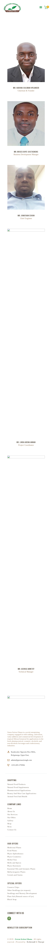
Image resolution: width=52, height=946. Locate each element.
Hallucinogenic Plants (16, 872)
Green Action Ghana (24, 939)
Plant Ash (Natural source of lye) (20, 896)
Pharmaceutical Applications (19, 790)
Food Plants (12, 851)
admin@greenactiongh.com (21, 760)
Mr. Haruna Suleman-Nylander (26, 88)
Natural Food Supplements (18, 787)
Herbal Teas (12, 860)
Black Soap (12, 899)
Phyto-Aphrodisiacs (15, 854)
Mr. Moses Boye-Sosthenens (26, 152)
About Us (11, 811)
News (9, 827)
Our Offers (11, 817)
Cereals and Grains (15, 875)
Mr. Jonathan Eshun (26, 215)
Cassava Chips (13, 887)
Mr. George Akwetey (26, 669)
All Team (23, 26)
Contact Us (11, 830)
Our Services (12, 814)
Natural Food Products (16, 784)
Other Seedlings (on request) (19, 890)
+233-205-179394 (18, 765)
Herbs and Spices (14, 863)
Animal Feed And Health (17, 796)
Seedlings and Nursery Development (22, 893)
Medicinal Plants (14, 848)
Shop (9, 824)
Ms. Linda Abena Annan (26, 442)
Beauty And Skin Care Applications (21, 793)
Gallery (10, 821)
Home (15, 26)
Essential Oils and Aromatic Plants (21, 869)
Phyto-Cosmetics (14, 857)
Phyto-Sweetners (14, 866)
